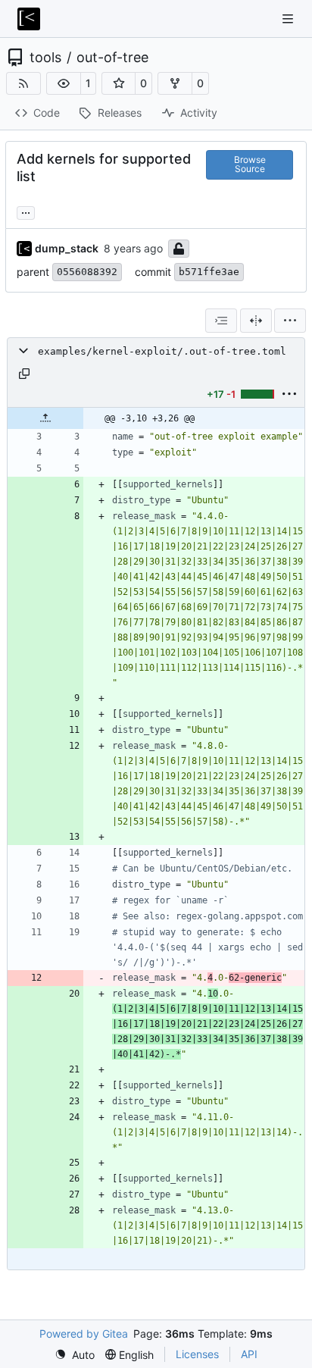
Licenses (197, 1354)
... (25, 211)
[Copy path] (24, 373)
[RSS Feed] (23, 83)
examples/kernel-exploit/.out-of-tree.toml (162, 351)
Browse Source (250, 164)
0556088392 (87, 271)
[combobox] (221, 320)
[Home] (29, 19)
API (249, 1354)
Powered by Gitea (83, 1333)
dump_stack (66, 248)
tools (45, 57)
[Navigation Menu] (289, 18)
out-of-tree (112, 57)
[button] (63, 83)
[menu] (290, 320)
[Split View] (256, 320)
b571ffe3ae (209, 271)
